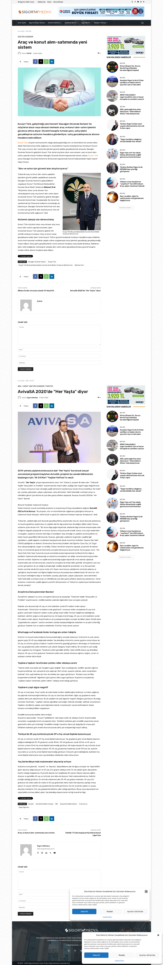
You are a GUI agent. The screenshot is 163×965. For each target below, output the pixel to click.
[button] (158, 935)
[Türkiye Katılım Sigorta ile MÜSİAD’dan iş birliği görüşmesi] (112, 168)
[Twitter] (132, 1)
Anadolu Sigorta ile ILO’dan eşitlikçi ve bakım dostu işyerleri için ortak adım (132, 82)
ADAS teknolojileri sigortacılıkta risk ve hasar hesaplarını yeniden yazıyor (132, 97)
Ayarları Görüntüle (147, 955)
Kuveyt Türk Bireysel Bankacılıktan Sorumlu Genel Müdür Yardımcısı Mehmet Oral (45, 265)
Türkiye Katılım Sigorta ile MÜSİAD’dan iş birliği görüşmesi (131, 169)
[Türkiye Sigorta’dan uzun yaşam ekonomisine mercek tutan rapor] (112, 125)
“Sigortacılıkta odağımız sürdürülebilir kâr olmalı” (131, 140)
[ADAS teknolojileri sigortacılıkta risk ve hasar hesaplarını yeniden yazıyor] (112, 96)
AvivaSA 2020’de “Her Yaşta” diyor (85, 291)
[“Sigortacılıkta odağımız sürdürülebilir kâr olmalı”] (112, 139)
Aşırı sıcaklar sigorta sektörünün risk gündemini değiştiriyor (132, 198)
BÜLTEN (28, 31)
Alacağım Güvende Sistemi (37, 262)
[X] (40, 61)
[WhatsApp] (46, 61)
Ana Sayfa (21, 31)
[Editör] (20, 53)
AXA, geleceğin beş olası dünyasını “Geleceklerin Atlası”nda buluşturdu (130, 111)
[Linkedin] (51, 61)
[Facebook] (135, 1)
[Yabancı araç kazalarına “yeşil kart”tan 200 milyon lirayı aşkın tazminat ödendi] (112, 182)
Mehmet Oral (79, 265)
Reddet (122, 955)
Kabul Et (96, 955)
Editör (29, 53)
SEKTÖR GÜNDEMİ (25, 37)
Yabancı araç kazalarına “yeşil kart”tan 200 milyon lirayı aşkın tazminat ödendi (132, 184)
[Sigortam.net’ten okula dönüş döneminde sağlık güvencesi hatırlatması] (112, 154)
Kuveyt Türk (22, 143)
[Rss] (143, 1)
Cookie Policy (119, 960)
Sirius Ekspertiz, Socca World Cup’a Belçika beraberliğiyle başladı (130, 68)
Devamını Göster (125, 208)
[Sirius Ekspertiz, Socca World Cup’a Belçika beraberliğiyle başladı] (112, 67)
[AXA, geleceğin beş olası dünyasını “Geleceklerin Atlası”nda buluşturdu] (112, 110)
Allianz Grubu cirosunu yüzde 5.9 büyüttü (36, 291)
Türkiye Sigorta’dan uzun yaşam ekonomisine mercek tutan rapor (132, 126)
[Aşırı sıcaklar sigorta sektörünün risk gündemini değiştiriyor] (112, 197)
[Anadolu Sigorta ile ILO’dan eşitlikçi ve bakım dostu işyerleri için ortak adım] (112, 81)
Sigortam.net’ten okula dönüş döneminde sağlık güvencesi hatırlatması (130, 155)
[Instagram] (140, 1)
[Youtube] (138, 1)
